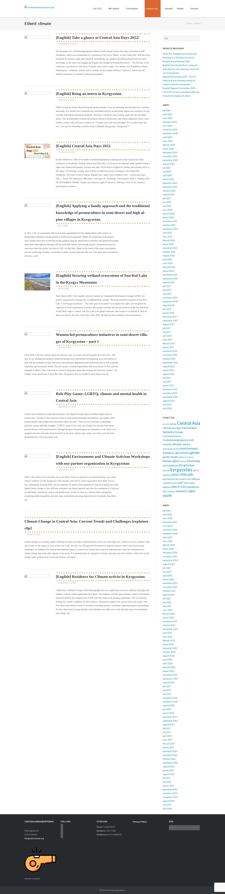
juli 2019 (167, 286)
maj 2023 (167, 171)
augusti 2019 (168, 282)
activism (166, 424)
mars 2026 (167, 118)
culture (186, 444)
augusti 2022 (168, 194)
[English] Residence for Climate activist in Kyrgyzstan (100, 577)
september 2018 (170, 301)
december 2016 (170, 351)
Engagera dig (151, 8)
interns (183, 461)
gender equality (171, 456)
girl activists (189, 457)
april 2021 (167, 232)
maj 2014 (167, 404)
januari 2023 (168, 179)
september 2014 (170, 397)
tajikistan (166, 487)
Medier (180, 8)
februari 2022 (169, 213)
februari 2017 (169, 343)
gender (195, 452)
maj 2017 (167, 332)
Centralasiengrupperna (176, 440)
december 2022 (170, 183)
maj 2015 (167, 381)
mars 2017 (167, 339)
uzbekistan (193, 486)
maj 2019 (167, 294)
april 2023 (167, 175)
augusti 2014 (168, 401)
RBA (189, 479)
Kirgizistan (186, 465)
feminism (184, 452)
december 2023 (170, 152)
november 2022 (170, 187)
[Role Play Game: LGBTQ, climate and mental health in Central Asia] (37, 398)
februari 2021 (169, 240)
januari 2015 (168, 385)
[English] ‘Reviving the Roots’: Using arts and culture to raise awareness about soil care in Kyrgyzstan (181, 69)
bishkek (173, 424)
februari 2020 (169, 267)
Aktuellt (169, 8)
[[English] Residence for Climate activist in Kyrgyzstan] (37, 584)
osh (190, 474)
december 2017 (170, 317)
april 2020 (167, 259)
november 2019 (170, 275)
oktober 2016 (169, 359)
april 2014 (167, 408)
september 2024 (170, 133)
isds (165, 465)
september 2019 (170, 278)
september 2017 (170, 320)
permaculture (181, 479)
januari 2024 (168, 148)
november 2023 (170, 156)
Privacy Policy (140, 821)
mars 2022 (167, 210)
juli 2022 (167, 198)
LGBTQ (195, 470)
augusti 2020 (168, 255)
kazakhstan (173, 465)
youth (167, 495)
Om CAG (97, 8)
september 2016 (170, 362)
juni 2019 (167, 290)
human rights (171, 461)
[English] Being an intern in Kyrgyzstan (88, 94)
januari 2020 (168, 271)
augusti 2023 (168, 164)
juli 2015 (167, 378)
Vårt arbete (113, 8)
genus (181, 457)
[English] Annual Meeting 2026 (176, 61)
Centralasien (132, 8)
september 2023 (170, 160)
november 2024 (170, 129)
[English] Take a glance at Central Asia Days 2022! (97, 37)
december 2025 (170, 122)
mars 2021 (167, 236)
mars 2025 (167, 126)
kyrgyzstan (181, 469)
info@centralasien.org (34, 838)
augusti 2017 (168, 324)
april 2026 (167, 114)
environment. (189, 448)
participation (169, 479)
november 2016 (170, 355)
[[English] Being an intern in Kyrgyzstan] (37, 100)
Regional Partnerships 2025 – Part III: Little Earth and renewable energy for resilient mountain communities (179, 80)
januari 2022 (168, 217)
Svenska (194, 8)
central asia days (172, 428)
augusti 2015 (168, 374)
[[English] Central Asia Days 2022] (37, 151)
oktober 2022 (169, 190)
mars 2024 (167, 141)
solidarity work (170, 483)
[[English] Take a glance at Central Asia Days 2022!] (37, 45)
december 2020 (170, 248)
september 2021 (170, 229)
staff (180, 482)
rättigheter (195, 479)
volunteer (171, 491)
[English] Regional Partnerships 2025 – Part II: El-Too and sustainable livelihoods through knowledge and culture (181, 92)
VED (165, 491)
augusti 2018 (168, 305)
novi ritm (179, 474)
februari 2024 (169, 145)
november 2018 (170, 297)
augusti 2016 (168, 366)
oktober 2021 (169, 225)
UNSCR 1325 (178, 486)
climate (177, 444)
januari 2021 (168, 244)
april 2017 (167, 336)
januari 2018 (168, 313)
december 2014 (170, 389)
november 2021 (170, 221)
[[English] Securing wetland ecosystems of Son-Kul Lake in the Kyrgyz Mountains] (37, 281)
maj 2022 (167, 206)
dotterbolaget (168, 449)
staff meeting (189, 483)
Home (189, 23)
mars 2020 (167, 263)
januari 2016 (168, 370)
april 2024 (167, 137)
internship (193, 461)
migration (167, 475)
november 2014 (170, 393)
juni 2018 (167, 309)
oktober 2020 (169, 252)
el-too (177, 448)
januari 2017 (168, 347)
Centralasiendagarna (172, 436)
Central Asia (188, 423)
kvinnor (166, 470)
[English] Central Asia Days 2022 (83, 146)
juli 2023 (167, 168)
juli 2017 (167, 328)
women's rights (185, 491)
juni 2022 (167, 202)
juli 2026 (167, 110)
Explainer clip (171, 452)
